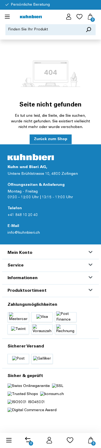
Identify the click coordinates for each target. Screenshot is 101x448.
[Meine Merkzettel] (79, 17)
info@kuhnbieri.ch (24, 233)
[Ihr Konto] (68, 17)
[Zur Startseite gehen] (31, 17)
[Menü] (7, 17)
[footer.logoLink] (31, 157)
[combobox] (43, 29)
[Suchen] (88, 29)
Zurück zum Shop (50, 139)
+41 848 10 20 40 (23, 215)
